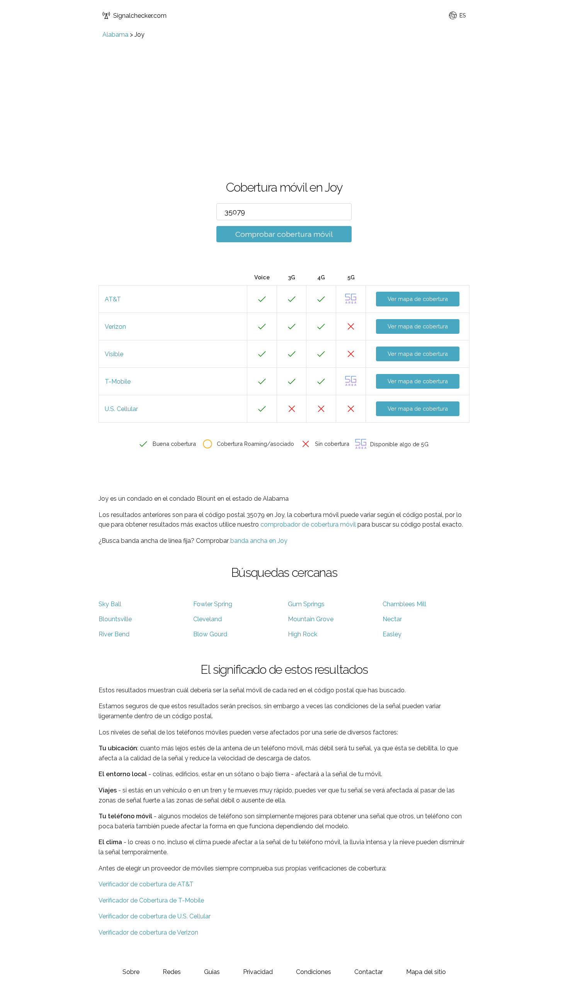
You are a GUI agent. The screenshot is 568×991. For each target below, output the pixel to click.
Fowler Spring (212, 604)
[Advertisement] (284, 96)
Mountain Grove (310, 619)
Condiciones (313, 972)
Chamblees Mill (404, 604)
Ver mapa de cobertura (418, 299)
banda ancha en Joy (258, 540)
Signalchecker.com (140, 15)
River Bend (114, 634)
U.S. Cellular (121, 409)
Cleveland (207, 619)
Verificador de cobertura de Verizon (148, 932)
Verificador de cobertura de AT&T (146, 884)
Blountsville (115, 619)
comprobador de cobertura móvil (308, 524)
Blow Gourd (210, 634)
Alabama (115, 34)
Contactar (368, 972)
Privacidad (258, 972)
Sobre (130, 972)
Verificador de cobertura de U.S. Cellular (155, 916)
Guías (212, 972)
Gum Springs (306, 604)
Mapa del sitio (426, 972)
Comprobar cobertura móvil (284, 234)
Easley (392, 634)
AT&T (113, 299)
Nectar (392, 619)
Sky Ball (110, 604)
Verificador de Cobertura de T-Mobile (151, 900)
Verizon (115, 326)
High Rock (302, 634)
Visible (114, 354)
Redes (172, 972)
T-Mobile (118, 381)
